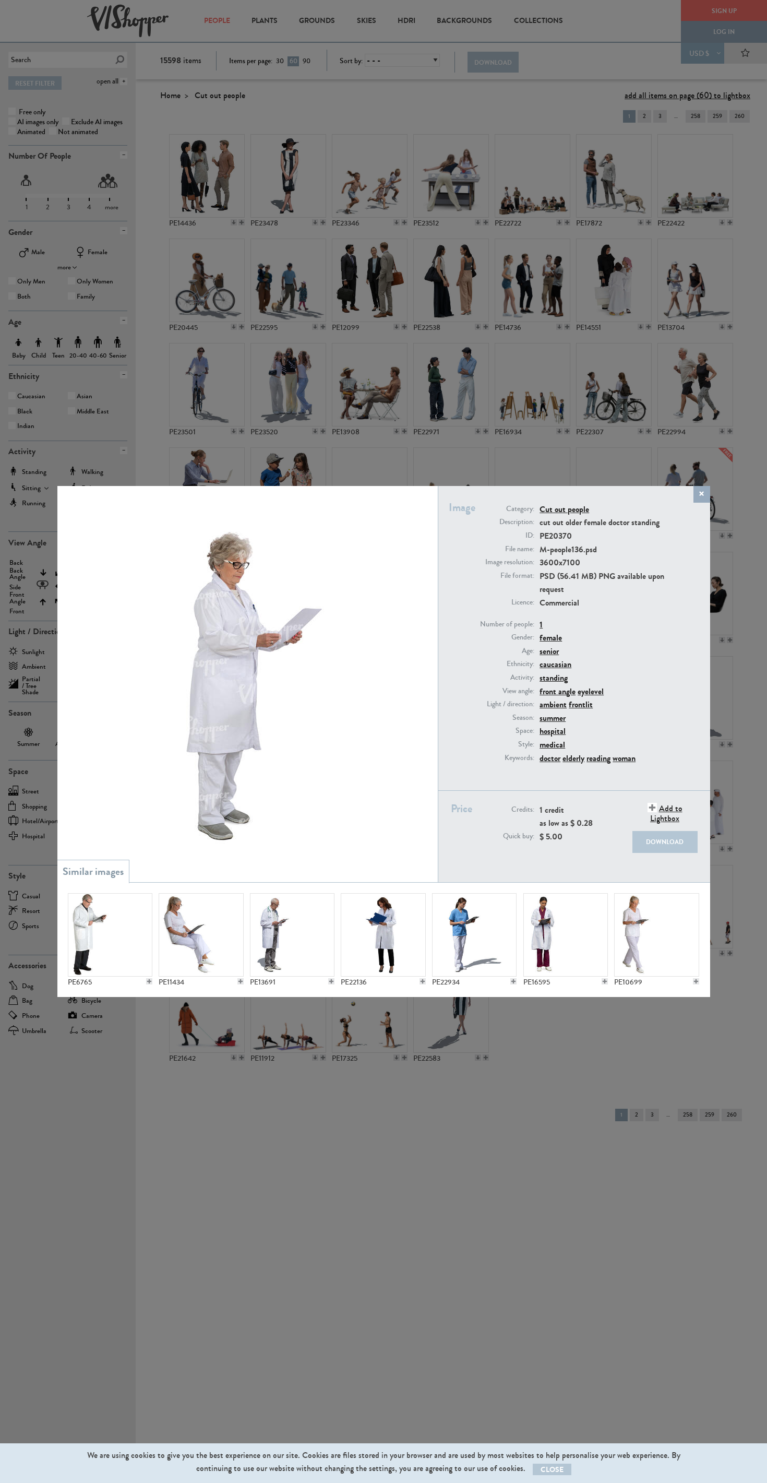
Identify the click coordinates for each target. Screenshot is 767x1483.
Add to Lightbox (666, 813)
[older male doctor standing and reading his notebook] (110, 935)
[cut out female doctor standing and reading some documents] (565, 935)
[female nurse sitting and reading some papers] (201, 935)
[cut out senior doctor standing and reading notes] (292, 935)
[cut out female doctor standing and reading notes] (383, 935)
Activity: (522, 677)
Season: (523, 718)
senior (549, 651)
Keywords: (519, 758)
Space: (525, 731)
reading (598, 758)
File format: (517, 576)
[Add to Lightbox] (149, 981)
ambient (553, 704)
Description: (516, 522)
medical (552, 745)
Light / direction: (510, 704)
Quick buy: (518, 836)
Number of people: (507, 624)
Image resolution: (509, 562)
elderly (573, 758)
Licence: (522, 602)
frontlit (581, 704)
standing (554, 678)
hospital (553, 731)
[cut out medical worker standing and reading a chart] (474, 935)
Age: (528, 651)
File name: (519, 549)
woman (624, 758)
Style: (526, 744)
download (665, 842)
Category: (520, 509)
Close (552, 1469)
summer (553, 718)
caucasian (555, 664)
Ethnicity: (520, 664)
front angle (558, 691)
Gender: (522, 637)
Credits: (522, 809)
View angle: (518, 691)
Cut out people (564, 509)
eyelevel (591, 691)
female (551, 638)
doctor (550, 758)
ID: (529, 535)
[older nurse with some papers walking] (656, 935)
